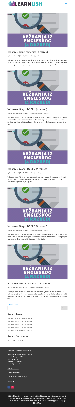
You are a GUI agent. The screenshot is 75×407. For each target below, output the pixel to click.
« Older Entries (13, 305)
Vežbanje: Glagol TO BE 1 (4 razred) (27, 109)
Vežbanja (32, 56)
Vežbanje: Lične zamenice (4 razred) (28, 52)
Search (64, 308)
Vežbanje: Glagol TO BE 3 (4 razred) (27, 226)
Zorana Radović (14, 56)
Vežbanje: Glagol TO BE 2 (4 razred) (27, 168)
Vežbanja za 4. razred (42, 56)
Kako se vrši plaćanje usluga (17, 377)
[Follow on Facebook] (9, 387)
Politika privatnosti (14, 373)
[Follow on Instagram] (12, 387)
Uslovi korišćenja (13, 369)
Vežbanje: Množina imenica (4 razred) (29, 283)
